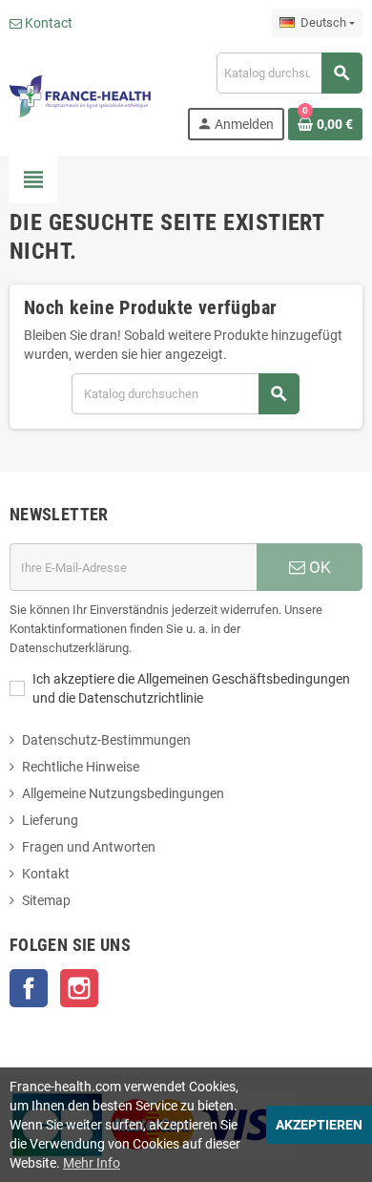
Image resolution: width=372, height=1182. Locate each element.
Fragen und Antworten (88, 847)
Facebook (29, 988)
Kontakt (46, 873)
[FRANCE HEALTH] (80, 95)
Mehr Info (91, 1163)
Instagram (79, 988)
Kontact (47, 23)
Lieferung (50, 820)
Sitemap (46, 900)
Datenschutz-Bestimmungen (106, 740)
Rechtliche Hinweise (80, 766)
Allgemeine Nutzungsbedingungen (123, 793)
